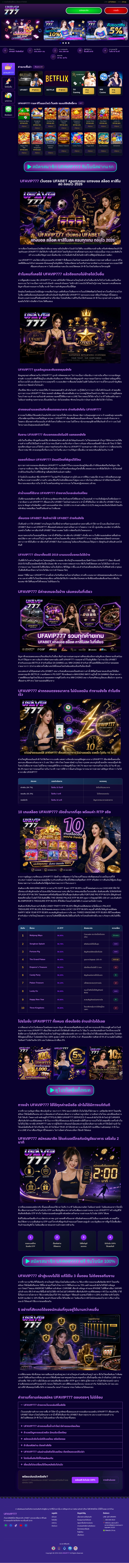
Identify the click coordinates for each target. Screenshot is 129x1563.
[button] (60, 43)
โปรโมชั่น (8, 86)
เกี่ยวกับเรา (80, 1535)
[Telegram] (26, 1525)
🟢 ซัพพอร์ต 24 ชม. (109, 1530)
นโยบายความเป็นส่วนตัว (84, 1517)
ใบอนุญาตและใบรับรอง (84, 1520)
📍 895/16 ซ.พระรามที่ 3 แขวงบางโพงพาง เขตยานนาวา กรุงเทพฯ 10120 (113, 1525)
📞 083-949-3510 (109, 1520)
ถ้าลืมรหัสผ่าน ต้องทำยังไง (37, 1445)
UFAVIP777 (8, 72)
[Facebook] (11, 1525)
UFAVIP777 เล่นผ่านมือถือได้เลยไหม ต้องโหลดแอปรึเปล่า (54, 1452)
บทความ (8, 100)
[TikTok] (16, 1525)
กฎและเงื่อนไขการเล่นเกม (85, 1523)
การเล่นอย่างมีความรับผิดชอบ (86, 1526)
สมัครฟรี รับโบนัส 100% (85, 1480)
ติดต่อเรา (8, 115)
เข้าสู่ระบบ (35, 90)
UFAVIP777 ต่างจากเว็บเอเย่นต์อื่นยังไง (45, 1405)
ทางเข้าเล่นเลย (109, 1480)
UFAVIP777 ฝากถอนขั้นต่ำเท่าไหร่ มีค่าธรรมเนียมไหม (52, 1426)
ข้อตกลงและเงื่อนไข (83, 1529)
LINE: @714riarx (109, 1517)
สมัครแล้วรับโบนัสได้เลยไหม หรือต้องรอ (44, 1439)
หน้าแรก (54, 1517)
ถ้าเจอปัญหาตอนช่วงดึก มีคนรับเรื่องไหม (45, 1433)
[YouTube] (21, 1525)
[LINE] (6, 1525)
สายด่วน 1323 (97, 1508)
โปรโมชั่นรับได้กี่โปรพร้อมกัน (38, 1458)
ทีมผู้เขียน (80, 1532)
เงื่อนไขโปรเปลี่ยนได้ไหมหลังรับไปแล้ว (43, 1465)
